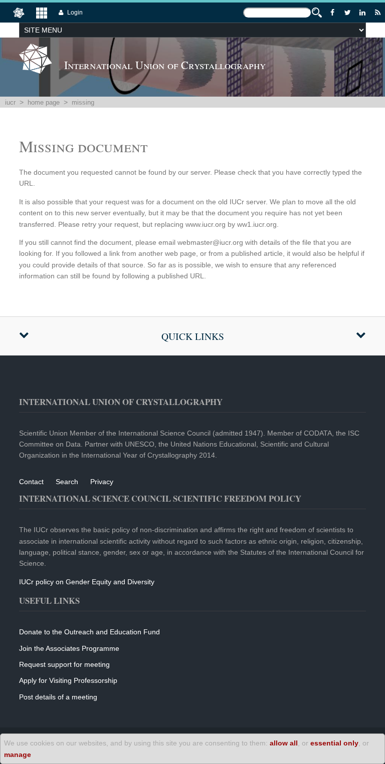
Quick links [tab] (192, 336)
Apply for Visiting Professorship (68, 680)
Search (67, 482)
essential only (334, 743)
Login (75, 12)
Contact (31, 482)
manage (17, 754)
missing (83, 102)
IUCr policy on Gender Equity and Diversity (86, 582)
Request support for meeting (64, 664)
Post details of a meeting (58, 697)
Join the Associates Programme (69, 648)
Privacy (101, 482)
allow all (284, 743)
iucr (10, 102)
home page (44, 102)
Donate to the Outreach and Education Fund (89, 632)
